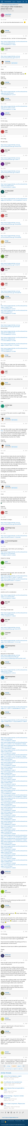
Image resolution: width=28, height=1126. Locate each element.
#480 (26, 546)
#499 (26, 1036)
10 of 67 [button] (14, 1066)
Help (23, 1120)
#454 (26, 66)
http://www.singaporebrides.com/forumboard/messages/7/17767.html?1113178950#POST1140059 (14, 836)
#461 (26, 181)
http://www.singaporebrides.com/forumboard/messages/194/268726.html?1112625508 (14, 536)
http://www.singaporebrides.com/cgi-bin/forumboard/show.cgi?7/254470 (10, 171)
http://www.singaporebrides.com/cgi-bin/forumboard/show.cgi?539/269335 (11, 523)
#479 (26, 533)
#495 (26, 931)
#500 (26, 1057)
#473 (26, 388)
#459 (26, 155)
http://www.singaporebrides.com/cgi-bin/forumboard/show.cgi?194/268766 (11, 291)
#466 (26, 261)
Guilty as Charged (7, 1083)
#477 (26, 491)
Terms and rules (10, 1120)
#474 (26, 410)
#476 (26, 450)
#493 (26, 896)
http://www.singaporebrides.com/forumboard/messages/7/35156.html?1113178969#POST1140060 (14, 839)
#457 (26, 118)
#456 (26, 103)
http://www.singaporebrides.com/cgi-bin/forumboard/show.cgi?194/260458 (11, 236)
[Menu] (2, 1)
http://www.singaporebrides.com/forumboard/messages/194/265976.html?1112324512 (14, 579)
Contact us (3, 1120)
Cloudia (5, 1091)
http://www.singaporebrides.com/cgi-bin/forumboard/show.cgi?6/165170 (10, 56)
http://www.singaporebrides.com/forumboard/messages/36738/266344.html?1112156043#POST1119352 (14, 43)
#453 (26, 53)
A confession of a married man (13, 1082)
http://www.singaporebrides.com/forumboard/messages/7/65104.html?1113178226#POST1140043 (14, 795)
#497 (26, 998)
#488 (26, 682)
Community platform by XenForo (13, 1124)
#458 (26, 136)
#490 (26, 717)
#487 (26, 667)
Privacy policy (18, 1120)
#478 (26, 517)
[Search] (26, 1)
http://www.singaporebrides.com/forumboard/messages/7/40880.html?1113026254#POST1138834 (14, 720)
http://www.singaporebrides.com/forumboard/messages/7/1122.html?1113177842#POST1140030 (14, 743)
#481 (26, 567)
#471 (26, 360)
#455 (26, 87)
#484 (26, 625)
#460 (26, 168)
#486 (26, 651)
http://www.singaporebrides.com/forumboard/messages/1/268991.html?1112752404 (14, 344)
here (2, 430)
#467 (26, 274)
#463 (26, 220)
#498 (26, 1023)
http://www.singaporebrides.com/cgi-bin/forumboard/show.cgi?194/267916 (11, 145)
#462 (26, 196)
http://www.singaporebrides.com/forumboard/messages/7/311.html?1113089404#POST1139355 (14, 707)
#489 (26, 698)
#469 (26, 301)
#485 (26, 638)
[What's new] (23, 1)
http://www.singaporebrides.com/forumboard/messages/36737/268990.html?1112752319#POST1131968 (14, 339)
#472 (26, 376)
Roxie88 (5, 1099)
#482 (26, 589)
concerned (4, 11)
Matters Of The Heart (14, 1077)
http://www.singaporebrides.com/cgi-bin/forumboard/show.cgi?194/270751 (11, 628)
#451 (26, 19)
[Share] (24, 20)
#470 (26, 322)
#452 (26, 36)
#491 (26, 730)
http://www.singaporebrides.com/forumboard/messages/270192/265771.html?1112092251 (14, 576)
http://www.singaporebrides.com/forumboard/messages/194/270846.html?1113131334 (14, 641)
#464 (26, 233)
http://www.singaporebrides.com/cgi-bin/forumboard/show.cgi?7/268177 (10, 158)
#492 (26, 876)
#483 (26, 607)
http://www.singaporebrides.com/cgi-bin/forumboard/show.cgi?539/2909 (10, 325)
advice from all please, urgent (13, 1076)
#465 (26, 246)
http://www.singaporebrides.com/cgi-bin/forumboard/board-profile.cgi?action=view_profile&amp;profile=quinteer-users (13, 656)
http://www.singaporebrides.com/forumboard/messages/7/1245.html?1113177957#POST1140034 (14, 755)
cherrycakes (6, 1077)
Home (2, 1122)
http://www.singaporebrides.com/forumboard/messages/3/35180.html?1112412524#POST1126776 (14, 199)
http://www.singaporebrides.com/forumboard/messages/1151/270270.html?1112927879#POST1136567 (14, 596)
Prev (9, 1066)
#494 (26, 910)
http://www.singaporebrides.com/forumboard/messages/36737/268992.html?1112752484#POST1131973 (14, 332)
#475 (26, 423)
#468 (26, 288)
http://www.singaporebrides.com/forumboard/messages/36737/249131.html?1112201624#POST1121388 (14, 107)
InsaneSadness (7, 1106)
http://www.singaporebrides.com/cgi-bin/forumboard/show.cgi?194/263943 (11, 223)
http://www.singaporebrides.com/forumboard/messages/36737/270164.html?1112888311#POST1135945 (14, 553)
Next (19, 1066)
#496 (26, 960)
